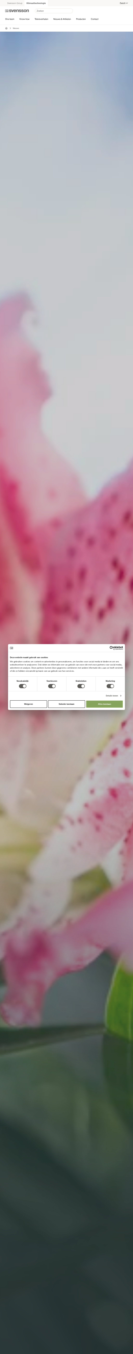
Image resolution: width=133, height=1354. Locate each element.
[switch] (52, 686)
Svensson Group (14, 3)
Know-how (24, 19)
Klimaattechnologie (36, 3)
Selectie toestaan (66, 704)
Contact (94, 19)
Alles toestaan (104, 704)
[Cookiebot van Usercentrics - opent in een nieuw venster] (111, 648)
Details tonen (112, 696)
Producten (81, 19)
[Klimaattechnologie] (6, 28)
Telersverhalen (41, 19)
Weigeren (28, 704)
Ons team (9, 19)
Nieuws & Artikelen (62, 19)
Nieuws (16, 28)
